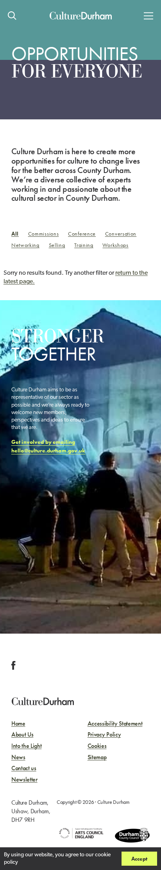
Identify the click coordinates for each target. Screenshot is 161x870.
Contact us (23, 768)
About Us (22, 735)
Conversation (120, 233)
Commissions (43, 233)
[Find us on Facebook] (13, 665)
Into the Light (26, 746)
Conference (82, 233)
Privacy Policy (104, 735)
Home (18, 724)
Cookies (97, 746)
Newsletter (24, 780)
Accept (139, 858)
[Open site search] (12, 15)
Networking (25, 245)
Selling (57, 245)
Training (83, 245)
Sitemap (97, 757)
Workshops (115, 245)
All (15, 233)
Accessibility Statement (115, 724)
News (18, 757)
